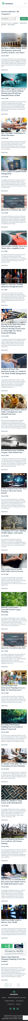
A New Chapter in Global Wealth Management (13, 172)
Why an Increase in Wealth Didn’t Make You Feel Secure (12, 570)
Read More (4, 69)
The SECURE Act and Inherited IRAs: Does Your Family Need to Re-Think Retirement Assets (13, 881)
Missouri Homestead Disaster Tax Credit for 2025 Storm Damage (12, 841)
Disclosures (5, 1018)
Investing (15, 23)
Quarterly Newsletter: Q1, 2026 (13, 648)
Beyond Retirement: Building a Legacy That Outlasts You (12, 451)
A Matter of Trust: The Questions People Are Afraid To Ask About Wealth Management (13, 371)
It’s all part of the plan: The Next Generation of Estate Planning (13, 765)
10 (18, 985)
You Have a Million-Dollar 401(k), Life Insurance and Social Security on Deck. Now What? (14, 50)
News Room (11, 24)
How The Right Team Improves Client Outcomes (13, 134)
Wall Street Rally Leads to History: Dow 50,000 (11, 921)
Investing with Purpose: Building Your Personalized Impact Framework (12, 727)
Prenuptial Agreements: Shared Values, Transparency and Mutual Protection (13, 412)
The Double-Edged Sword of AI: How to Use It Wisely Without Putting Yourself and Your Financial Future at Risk (13, 92)
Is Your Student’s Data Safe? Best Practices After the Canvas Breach (14, 491)
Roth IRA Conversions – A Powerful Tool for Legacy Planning (11, 609)
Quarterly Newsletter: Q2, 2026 (13, 210)
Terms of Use (22, 1018)
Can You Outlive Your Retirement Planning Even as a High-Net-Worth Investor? (13, 688)
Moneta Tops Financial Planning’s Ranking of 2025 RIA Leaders (13, 959)
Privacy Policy (13, 1018)
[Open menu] (25, 3)
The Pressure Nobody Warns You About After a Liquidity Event (14, 247)
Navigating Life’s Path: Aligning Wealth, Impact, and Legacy (13, 532)
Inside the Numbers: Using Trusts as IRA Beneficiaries (11, 802)
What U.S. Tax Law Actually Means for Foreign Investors (12, 285)
